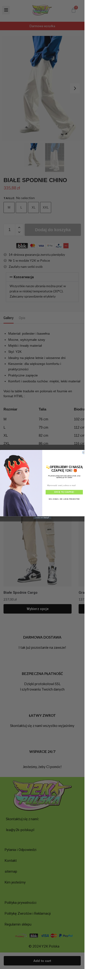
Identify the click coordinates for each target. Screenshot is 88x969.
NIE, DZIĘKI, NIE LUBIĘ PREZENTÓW (64, 499)
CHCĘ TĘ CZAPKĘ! (64, 492)
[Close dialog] (83, 452)
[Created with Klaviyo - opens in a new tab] (42, 517)
